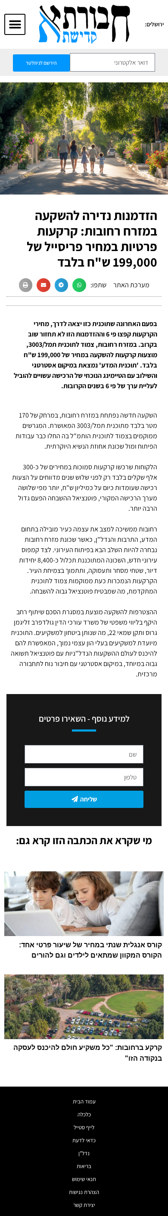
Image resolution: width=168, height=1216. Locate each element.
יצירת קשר (84, 1205)
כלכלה (84, 1114)
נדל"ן (84, 1153)
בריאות (84, 1166)
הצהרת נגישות (84, 1192)
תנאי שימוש (84, 1179)
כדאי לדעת (84, 1140)
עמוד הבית (84, 1101)
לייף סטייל (84, 1127)
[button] (14, 24)
